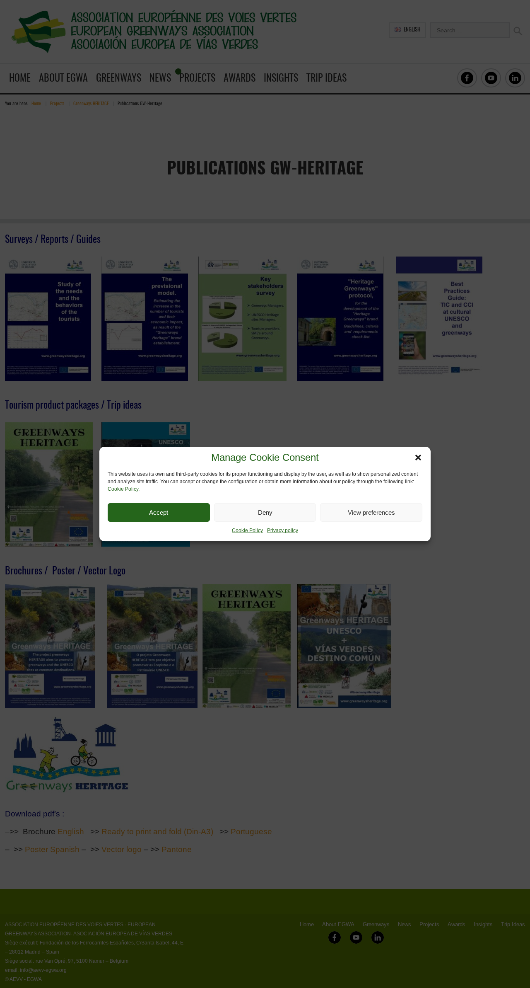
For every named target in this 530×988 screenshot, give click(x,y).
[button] (418, 457)
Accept (158, 512)
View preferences (371, 512)
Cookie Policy (123, 489)
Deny (265, 512)
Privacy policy (282, 530)
